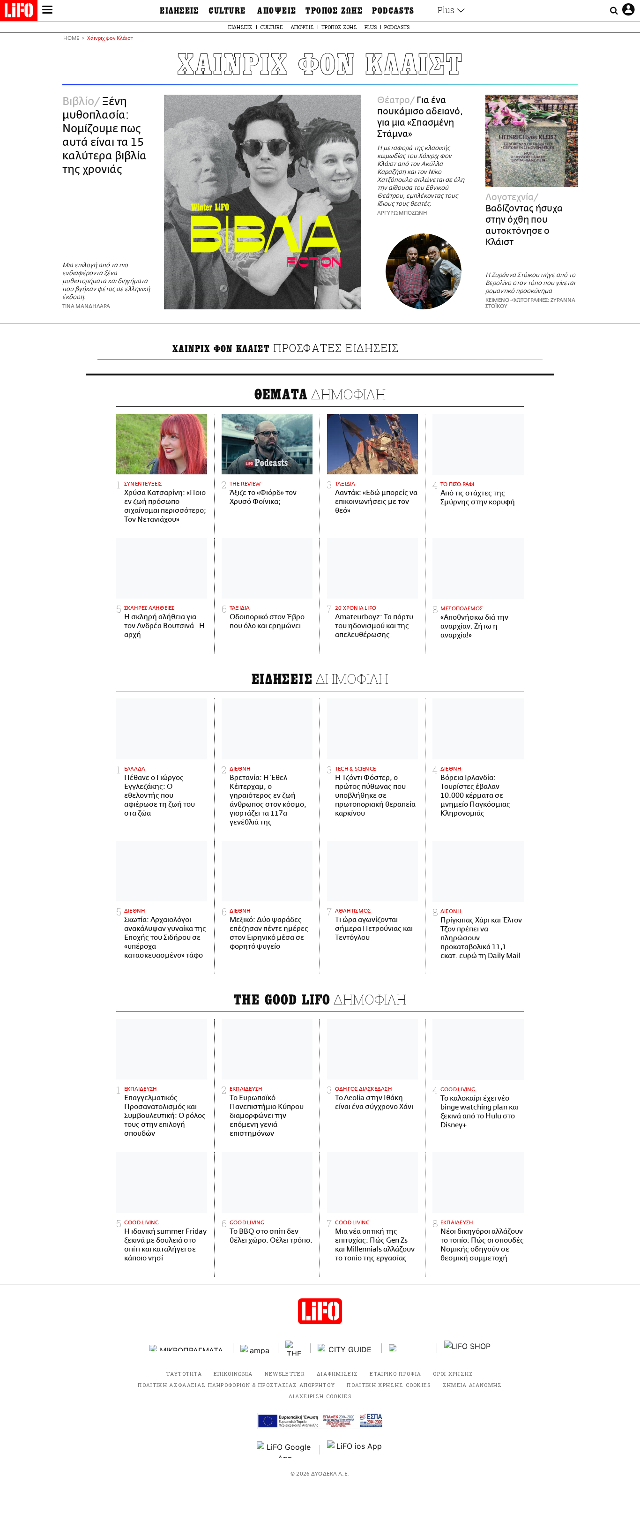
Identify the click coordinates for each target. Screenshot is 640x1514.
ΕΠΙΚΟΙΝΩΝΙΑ (233, 1374)
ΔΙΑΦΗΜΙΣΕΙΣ (337, 1374)
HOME (71, 38)
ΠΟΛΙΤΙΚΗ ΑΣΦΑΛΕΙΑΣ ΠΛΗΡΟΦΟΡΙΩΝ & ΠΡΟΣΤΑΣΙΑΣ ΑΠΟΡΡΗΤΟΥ (236, 1385)
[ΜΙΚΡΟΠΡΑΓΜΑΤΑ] (187, 1348)
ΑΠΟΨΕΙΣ (276, 11)
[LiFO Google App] (285, 1449)
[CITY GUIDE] (346, 1348)
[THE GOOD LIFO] (294, 1348)
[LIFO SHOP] (467, 1348)
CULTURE (227, 11)
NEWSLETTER (285, 1374)
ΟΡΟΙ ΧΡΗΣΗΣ (453, 1374)
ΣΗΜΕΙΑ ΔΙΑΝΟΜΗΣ (472, 1385)
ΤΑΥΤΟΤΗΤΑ (184, 1374)
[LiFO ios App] (355, 1449)
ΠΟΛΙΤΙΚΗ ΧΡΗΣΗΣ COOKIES (389, 1385)
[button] (47, 10)
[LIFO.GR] (18, 12)
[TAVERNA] (409, 1347)
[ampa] (255, 1348)
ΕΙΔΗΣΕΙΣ (179, 11)
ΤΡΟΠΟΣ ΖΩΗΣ (334, 11)
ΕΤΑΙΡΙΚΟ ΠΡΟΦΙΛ (395, 1374)
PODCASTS (393, 11)
